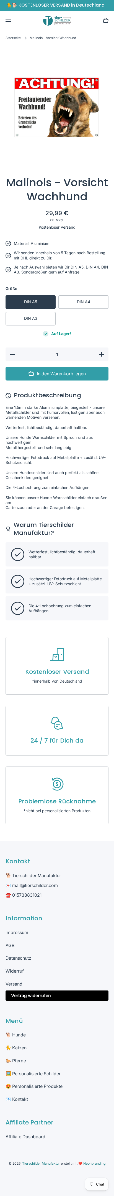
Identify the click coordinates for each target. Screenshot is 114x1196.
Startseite (13, 38)
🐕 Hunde (16, 1035)
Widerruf (15, 971)
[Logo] (57, 20)
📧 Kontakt (17, 1099)
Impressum (17, 932)
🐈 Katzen (16, 1047)
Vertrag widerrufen (31, 995)
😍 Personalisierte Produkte (34, 1086)
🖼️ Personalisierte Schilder (33, 1073)
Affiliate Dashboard (25, 1136)
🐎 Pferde (16, 1060)
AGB (10, 945)
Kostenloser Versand (57, 227)
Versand (14, 984)
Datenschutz (18, 958)
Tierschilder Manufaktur (41, 1163)
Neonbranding (94, 1163)
